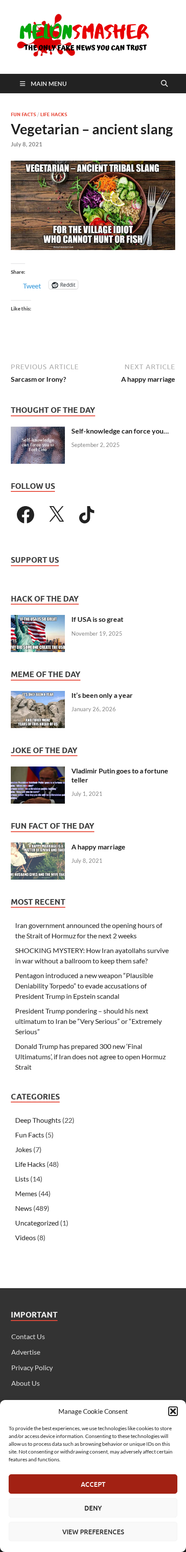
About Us (25, 1383)
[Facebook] (25, 514)
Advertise (25, 1352)
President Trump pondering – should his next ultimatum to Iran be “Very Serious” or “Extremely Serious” (88, 1021)
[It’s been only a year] (38, 696)
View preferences (93, 1532)
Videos (25, 1237)
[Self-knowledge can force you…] (38, 432)
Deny (93, 1508)
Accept (93, 1484)
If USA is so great (97, 619)
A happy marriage (98, 847)
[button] (173, 1411)
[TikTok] (87, 514)
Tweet (32, 285)
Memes (26, 1193)
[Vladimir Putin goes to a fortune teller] (38, 771)
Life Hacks (53, 114)
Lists (22, 1179)
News (23, 1208)
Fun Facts (23, 114)
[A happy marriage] (38, 847)
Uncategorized (37, 1223)
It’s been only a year (102, 695)
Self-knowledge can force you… (120, 431)
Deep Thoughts (38, 1120)
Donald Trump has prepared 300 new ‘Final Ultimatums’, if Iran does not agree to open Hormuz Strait (90, 1056)
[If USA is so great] (38, 620)
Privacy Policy (32, 1367)
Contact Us (28, 1336)
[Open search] (164, 84)
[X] (56, 514)
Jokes (23, 1149)
